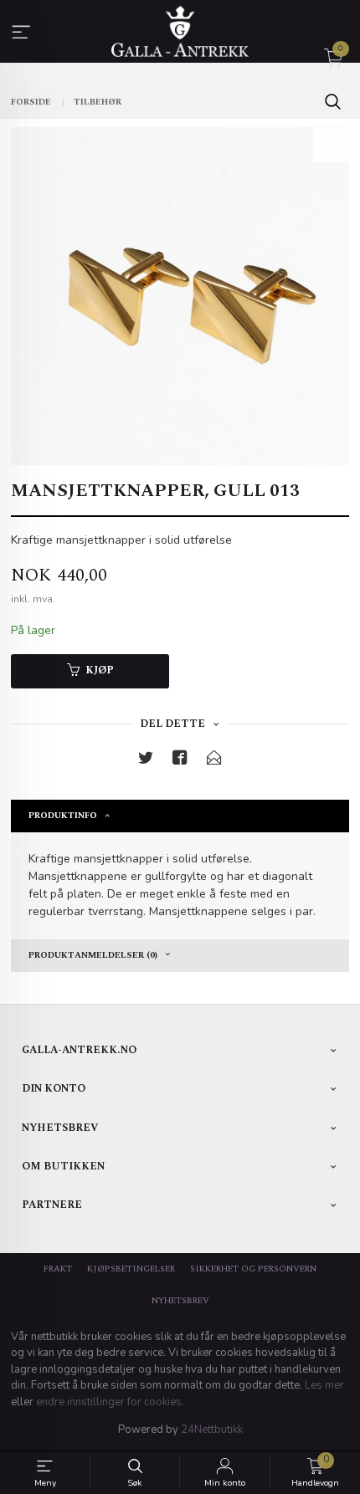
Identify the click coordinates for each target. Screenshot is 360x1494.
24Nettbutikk (212, 1429)
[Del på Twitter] (145, 760)
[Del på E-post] (214, 760)
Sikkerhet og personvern (253, 1269)
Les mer (324, 1385)
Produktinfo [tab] (62, 815)
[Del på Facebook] (180, 760)
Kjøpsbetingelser (131, 1269)
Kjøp (99, 670)
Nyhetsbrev (180, 1300)
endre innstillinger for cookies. (110, 1402)
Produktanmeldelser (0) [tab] (92, 955)
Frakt (58, 1269)
